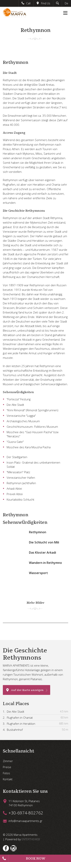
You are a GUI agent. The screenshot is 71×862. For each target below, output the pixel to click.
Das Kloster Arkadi (42, 552)
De (66, 3)
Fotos (6, 773)
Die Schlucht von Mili (44, 542)
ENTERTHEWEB (31, 839)
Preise (7, 767)
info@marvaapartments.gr (25, 821)
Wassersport (38, 573)
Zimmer (8, 761)
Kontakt (7, 779)
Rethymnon (37, 532)
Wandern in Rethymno (45, 563)
